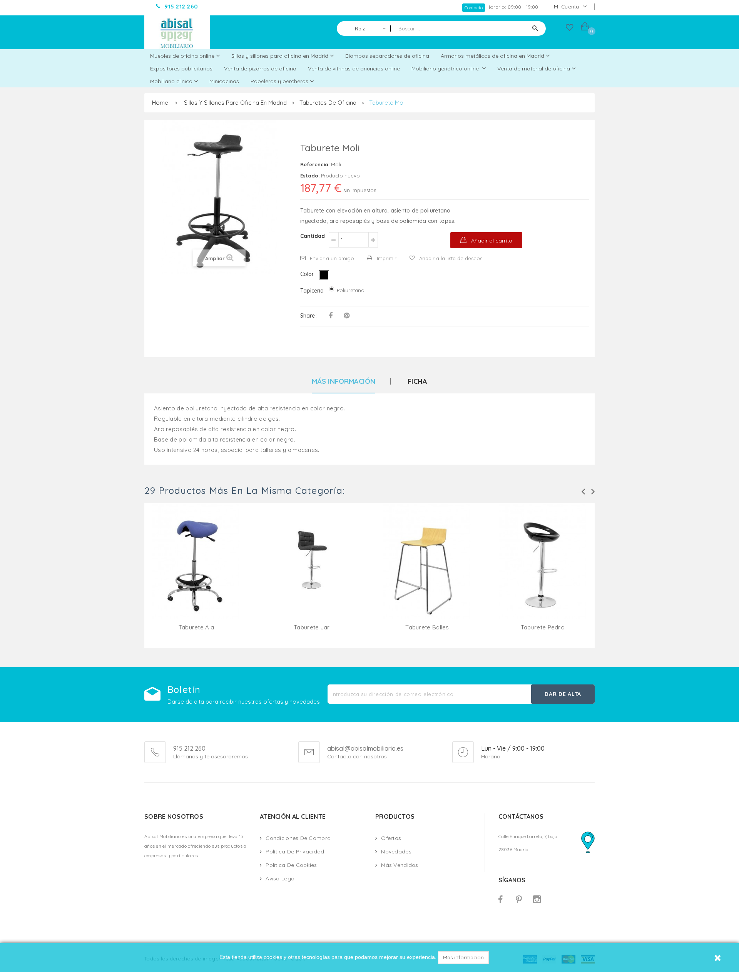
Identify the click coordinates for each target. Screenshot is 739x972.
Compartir (331, 315)
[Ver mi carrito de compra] (585, 27)
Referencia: (314, 164)
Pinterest (346, 315)
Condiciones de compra (298, 838)
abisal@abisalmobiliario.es (365, 748)
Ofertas (391, 838)
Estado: (309, 175)
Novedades (396, 851)
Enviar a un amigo (332, 258)
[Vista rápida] (196, 570)
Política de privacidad (295, 851)
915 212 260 (189, 748)
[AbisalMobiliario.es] (177, 32)
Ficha (417, 382)
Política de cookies (291, 865)
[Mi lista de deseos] (569, 29)
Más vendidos (399, 865)
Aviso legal (281, 878)
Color (307, 274)
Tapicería (312, 290)
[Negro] (324, 275)
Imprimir (386, 258)
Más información (463, 957)
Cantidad (312, 236)
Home (160, 102)
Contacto (474, 7)
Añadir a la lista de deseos (450, 258)
